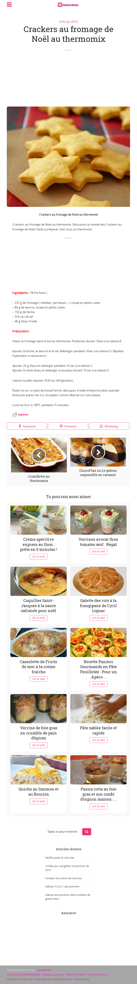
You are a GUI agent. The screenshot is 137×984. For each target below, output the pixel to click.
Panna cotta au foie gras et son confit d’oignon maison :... (98, 794)
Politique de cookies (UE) (20, 979)
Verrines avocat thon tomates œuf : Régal (98, 542)
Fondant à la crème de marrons (63, 878)
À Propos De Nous (97, 974)
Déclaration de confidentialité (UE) (53, 979)
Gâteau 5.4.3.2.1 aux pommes (62, 886)
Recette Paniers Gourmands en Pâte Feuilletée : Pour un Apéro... (98, 669)
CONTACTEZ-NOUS (76, 974)
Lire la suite (38, 556)
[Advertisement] (68, 76)
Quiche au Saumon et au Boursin (39, 791)
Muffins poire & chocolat (59, 857)
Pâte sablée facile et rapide (98, 730)
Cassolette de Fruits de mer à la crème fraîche (38, 666)
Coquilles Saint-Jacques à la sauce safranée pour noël (38, 605)
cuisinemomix (43, 970)
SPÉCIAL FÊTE (68, 22)
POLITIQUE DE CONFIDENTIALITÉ (23, 974)
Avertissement (81, 979)
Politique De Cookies (53, 974)
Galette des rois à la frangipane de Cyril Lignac (98, 605)
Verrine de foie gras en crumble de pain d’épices (38, 732)
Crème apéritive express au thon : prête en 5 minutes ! (38, 544)
